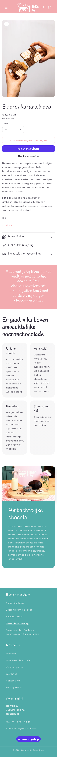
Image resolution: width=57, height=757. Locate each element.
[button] (6, 7)
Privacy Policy (14, 687)
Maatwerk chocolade (18, 660)
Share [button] (9, 225)
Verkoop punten (15, 667)
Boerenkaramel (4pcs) (19, 609)
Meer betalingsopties (28, 156)
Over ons (11, 653)
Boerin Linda (26, 750)
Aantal (5, 123)
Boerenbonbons (15, 603)
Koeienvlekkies (14, 616)
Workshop (11, 673)
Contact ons (13, 680)
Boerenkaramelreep (17, 623)
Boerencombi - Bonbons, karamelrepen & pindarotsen (22, 632)
